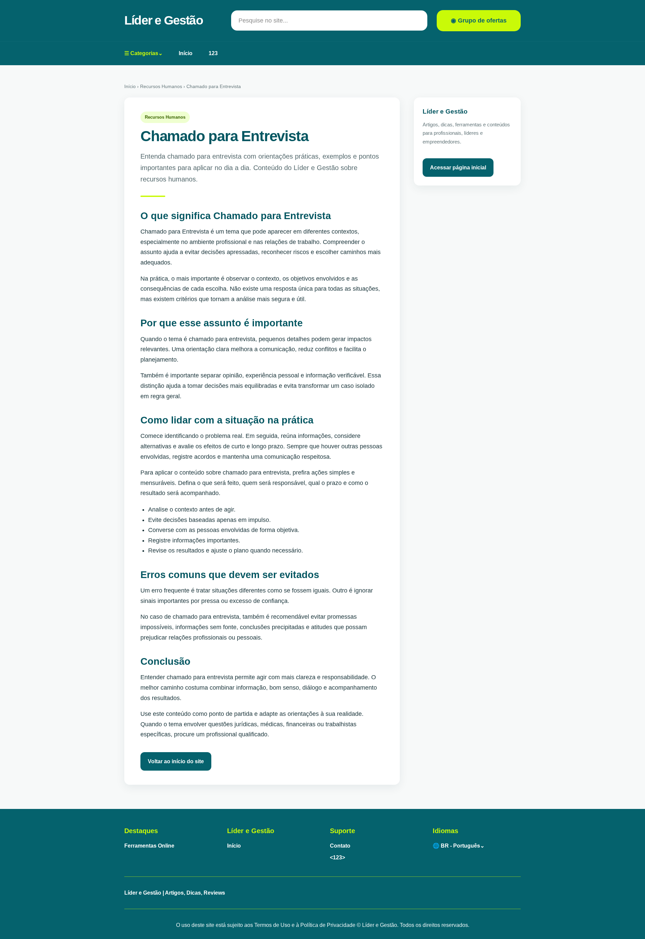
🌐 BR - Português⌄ (458, 846)
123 (213, 53)
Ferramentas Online (149, 846)
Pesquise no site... (263, 20)
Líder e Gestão (163, 20)
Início (185, 53)
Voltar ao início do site (176, 761)
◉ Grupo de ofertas (479, 20)
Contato (340, 846)
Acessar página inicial (458, 167)
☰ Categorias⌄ (143, 53)
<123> (337, 857)
